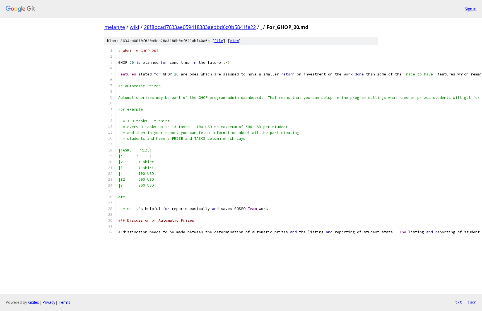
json (471, 302)
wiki (134, 27)
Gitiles (33, 302)
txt (458, 302)
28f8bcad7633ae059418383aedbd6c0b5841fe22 (200, 27)
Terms (64, 302)
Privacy (48, 302)
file (218, 40)
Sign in (470, 8)
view (234, 40)
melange (114, 27)
